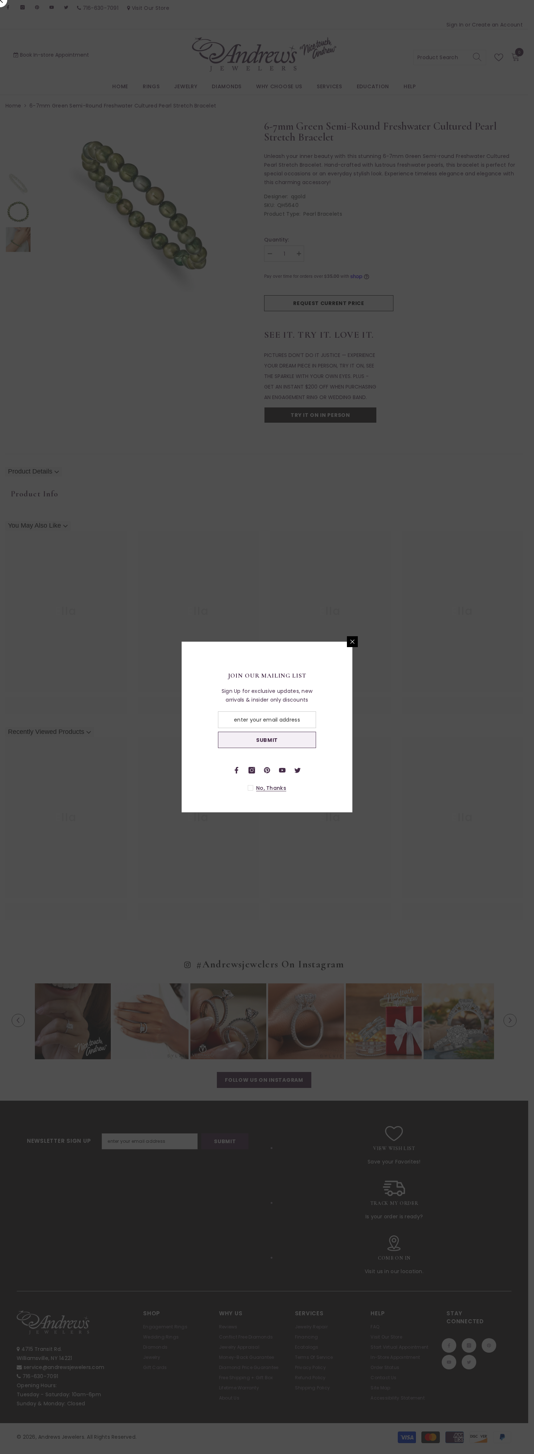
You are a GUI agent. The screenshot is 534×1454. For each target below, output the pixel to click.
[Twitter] (383, 770)
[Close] (437, 641)
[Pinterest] (352, 770)
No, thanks (356, 788)
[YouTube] (367, 770)
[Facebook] (321, 770)
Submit (352, 740)
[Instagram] (337, 770)
